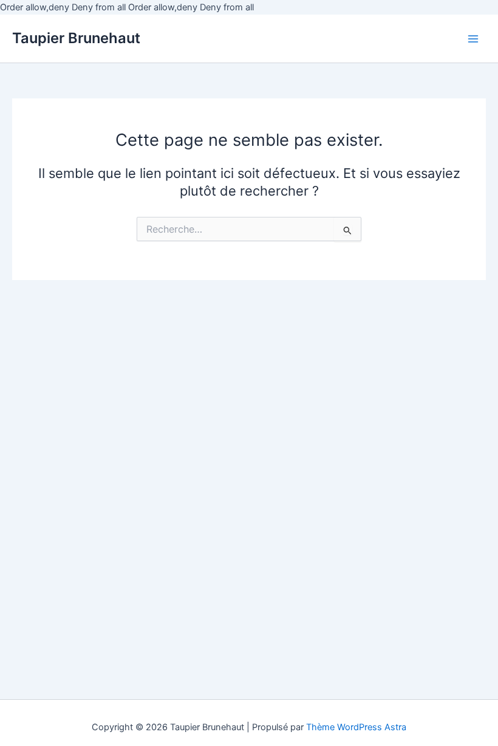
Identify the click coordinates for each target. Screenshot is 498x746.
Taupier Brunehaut (76, 38)
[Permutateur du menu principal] (473, 39)
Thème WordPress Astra (356, 727)
